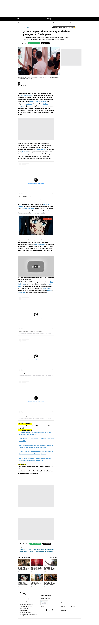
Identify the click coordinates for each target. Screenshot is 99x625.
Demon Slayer (69, 22)
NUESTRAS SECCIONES (65, 592)
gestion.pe (39, 620)
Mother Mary (58, 22)
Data (72, 599)
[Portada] (23, 595)
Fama (62, 602)
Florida (34, 22)
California (38, 22)
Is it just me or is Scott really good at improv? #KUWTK (30, 331)
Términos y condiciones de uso (47, 593)
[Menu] (19, 18)
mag (74, 620)
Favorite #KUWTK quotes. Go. (25, 196)
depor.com (46, 620)
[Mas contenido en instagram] (52, 610)
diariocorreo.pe (60, 620)
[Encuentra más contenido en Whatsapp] (25, 43)
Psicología (52, 22)
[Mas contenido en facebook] (46, 610)
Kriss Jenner (50, 551)
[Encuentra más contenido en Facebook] (19, 43)
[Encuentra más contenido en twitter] (22, 43)
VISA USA (63, 22)
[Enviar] (18, 22)
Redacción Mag (23, 85)
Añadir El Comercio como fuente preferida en (64, 27)
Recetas (73, 606)
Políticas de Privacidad (45, 595)
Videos (72, 595)
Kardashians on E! (36, 199)
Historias (63, 610)
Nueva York (47, 22)
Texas (43, 22)
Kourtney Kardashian (41, 551)
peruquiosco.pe (68, 620)
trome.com (52, 620)
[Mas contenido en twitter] (49, 610)
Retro (72, 602)
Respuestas (64, 595)
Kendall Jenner (23, 551)
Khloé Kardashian (49, 549)
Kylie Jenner (31, 551)
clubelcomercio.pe (31, 620)
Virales (63, 606)
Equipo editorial (23, 596)
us (61, 599)
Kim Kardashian (23, 549)
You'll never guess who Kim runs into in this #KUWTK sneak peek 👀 (33, 373)
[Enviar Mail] (18, 85)
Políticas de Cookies (45, 598)
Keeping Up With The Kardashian (36, 549)
